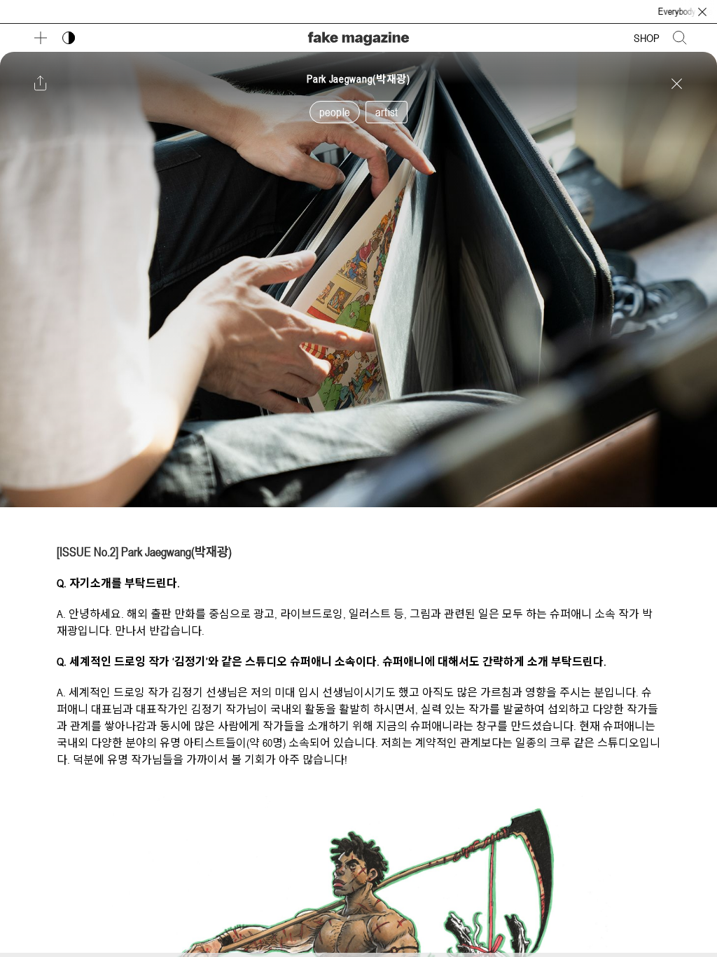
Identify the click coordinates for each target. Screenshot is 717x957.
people (334, 112)
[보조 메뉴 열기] (41, 38)
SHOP (647, 38)
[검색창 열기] (680, 38)
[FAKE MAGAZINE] (358, 36)
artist (386, 112)
